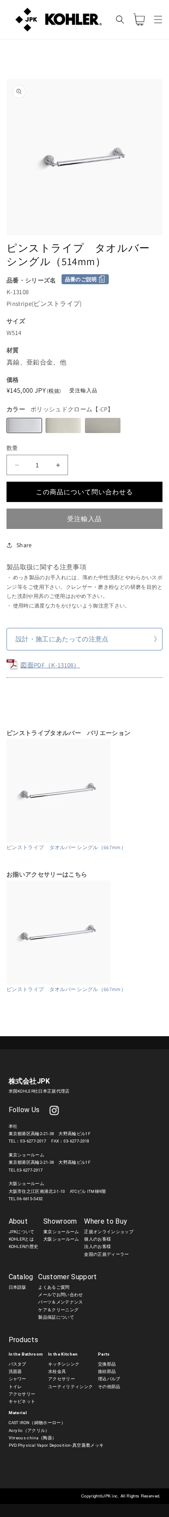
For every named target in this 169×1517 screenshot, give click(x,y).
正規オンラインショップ (108, 1231)
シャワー (17, 1378)
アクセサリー (22, 1394)
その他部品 (109, 1386)
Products (24, 1340)
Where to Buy (105, 1221)
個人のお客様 (97, 1239)
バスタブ (17, 1364)
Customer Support (67, 1277)
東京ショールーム (61, 1231)
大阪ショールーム (61, 1239)
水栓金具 (57, 1371)
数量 (12, 448)
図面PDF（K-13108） (50, 665)
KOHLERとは (21, 1239)
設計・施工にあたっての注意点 (62, 639)
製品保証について (56, 1317)
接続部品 (107, 1371)
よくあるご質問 (53, 1287)
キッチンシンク (63, 1364)
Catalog (21, 1277)
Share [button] (24, 545)
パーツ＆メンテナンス (60, 1302)
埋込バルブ (109, 1378)
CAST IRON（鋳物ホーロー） (37, 1422)
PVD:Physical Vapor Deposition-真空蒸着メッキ (56, 1445)
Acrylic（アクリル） (29, 1430)
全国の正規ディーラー (106, 1254)
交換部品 (107, 1364)
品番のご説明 (81, 279)
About (18, 1221)
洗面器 (15, 1371)
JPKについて (22, 1231)
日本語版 (17, 1287)
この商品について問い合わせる (84, 492)
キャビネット (22, 1401)
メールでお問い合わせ (60, 1294)
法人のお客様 (97, 1246)
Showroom (60, 1221)
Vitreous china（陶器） (33, 1437)
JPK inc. (111, 1496)
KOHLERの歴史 (24, 1246)
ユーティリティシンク (70, 1386)
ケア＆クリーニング (58, 1309)
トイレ (15, 1386)
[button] (158, 19)
